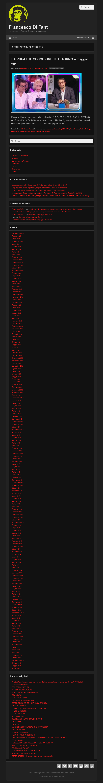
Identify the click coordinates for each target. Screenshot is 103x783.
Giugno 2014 (16, 559)
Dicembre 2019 (17, 390)
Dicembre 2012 (17, 604)
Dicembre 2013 (17, 575)
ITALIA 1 (66, 129)
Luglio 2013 (16, 586)
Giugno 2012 (16, 620)
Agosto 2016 (16, 493)
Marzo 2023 (16, 286)
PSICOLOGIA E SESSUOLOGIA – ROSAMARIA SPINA (32, 743)
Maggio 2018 (16, 440)
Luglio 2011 (16, 647)
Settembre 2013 (17, 583)
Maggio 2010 (16, 665)
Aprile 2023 (16, 283)
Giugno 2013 (16, 588)
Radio (14, 166)
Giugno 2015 (16, 530)
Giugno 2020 (16, 374)
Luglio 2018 (16, 435)
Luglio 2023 (16, 276)
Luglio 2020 (16, 371)
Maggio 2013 (16, 591)
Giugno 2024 (16, 246)
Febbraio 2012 (17, 631)
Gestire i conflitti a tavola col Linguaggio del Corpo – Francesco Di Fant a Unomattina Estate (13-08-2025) (50, 195)
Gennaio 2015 (17, 543)
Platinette (83, 129)
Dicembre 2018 (17, 421)
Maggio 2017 (16, 469)
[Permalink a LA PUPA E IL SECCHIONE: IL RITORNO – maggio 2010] (46, 113)
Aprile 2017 (16, 472)
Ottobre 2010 (16, 657)
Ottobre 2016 (16, 488)
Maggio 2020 (16, 376)
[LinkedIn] (70, 766)
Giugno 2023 (16, 278)
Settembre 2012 (17, 612)
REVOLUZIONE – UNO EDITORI (24, 753)
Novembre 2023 (17, 265)
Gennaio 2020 (17, 387)
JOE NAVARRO (17, 716)
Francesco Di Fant (28, 27)
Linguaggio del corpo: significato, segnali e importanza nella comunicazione (39, 187)
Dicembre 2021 (17, 326)
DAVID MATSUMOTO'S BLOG (23, 700)
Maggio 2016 (16, 501)
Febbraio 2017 (17, 477)
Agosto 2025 (16, 236)
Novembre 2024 (17, 241)
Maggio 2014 (16, 562)
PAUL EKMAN (17, 740)
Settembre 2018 (17, 429)
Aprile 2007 (16, 668)
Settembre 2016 (17, 490)
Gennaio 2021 (17, 355)
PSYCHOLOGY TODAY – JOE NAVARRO (27, 751)
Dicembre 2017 (17, 453)
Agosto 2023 (16, 273)
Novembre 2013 (17, 578)
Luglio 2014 (16, 557)
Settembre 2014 (17, 551)
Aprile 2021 (16, 347)
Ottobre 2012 (16, 610)
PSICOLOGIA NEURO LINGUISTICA (25, 745)
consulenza (49, 129)
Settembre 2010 (17, 660)
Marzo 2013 (16, 596)
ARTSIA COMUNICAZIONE (22, 690)
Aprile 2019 (16, 411)
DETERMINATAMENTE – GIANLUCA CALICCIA (29, 703)
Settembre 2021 (17, 334)
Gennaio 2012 (17, 634)
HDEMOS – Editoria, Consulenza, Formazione (29, 708)
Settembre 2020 (17, 366)
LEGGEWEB (16, 721)
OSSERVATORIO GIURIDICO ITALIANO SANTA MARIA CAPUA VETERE (39, 737)
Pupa (89, 129)
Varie (31, 129)
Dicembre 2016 (17, 482)
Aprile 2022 (16, 315)
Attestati (15, 158)
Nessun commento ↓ (56, 68)
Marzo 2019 (16, 413)
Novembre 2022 (17, 297)
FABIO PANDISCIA (19, 705)
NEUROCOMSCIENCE (20, 732)
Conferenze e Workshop (20, 161)
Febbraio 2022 (17, 321)
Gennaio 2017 (17, 480)
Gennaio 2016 (17, 511)
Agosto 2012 (16, 615)
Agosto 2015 (16, 525)
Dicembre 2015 (17, 514)
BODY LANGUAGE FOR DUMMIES (25, 692)
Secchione (15, 131)
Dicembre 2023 (17, 262)
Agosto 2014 (16, 554)
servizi (22, 131)
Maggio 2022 (16, 313)
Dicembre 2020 (17, 358)
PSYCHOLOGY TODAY (20, 748)
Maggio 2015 (16, 533)
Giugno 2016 (16, 498)
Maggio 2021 (16, 344)
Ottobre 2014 (16, 549)
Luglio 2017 (16, 464)
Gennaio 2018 (17, 451)
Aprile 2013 (16, 594)
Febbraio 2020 (17, 384)
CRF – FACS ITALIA (19, 697)
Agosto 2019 (16, 400)
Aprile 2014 (16, 565)
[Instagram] (81, 766)
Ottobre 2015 (16, 520)
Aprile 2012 (16, 626)
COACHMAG (16, 695)
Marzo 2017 (16, 474)
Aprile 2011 (16, 650)
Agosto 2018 (16, 432)
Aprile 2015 (16, 535)
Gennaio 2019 (17, 419)
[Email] (86, 766)
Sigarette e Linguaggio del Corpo (40, 214)
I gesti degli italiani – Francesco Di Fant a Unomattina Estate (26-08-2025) (39, 190)
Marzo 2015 (16, 538)
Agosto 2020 (16, 368)
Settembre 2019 (17, 398)
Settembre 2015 (17, 522)
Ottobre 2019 (16, 395)
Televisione (25, 129)
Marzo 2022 (16, 318)
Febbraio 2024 (17, 257)
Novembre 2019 (17, 392)
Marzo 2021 (16, 350)
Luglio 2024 (16, 244)
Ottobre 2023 (16, 268)
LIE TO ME (16, 724)
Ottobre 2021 (16, 331)
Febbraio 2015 (17, 541)
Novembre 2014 (17, 546)
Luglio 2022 (16, 307)
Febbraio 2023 (17, 289)
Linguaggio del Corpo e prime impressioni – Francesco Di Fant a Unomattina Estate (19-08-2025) (47, 193)
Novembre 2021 (17, 329)
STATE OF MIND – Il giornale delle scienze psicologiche (32, 756)
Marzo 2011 (16, 652)
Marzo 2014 (16, 567)
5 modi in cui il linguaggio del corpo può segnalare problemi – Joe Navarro (55, 209)
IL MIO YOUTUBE (18, 713)
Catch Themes (59, 776)
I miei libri (15, 163)
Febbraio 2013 (17, 599)
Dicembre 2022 (17, 294)
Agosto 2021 (16, 336)
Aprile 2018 (16, 443)
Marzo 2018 (16, 445)
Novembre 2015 (17, 517)
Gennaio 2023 (17, 291)
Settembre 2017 (17, 461)
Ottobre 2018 (16, 427)
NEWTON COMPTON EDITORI (23, 735)
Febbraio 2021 (17, 352)
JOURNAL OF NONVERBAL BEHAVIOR (27, 719)
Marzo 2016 (16, 506)
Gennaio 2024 (17, 260)
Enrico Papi (58, 129)
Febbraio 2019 (17, 416)
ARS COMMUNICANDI (20, 687)
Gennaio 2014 (17, 573)
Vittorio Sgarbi (30, 131)
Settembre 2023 (17, 270)
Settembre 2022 (17, 302)
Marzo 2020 (16, 382)
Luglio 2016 (16, 496)
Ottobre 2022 (16, 299)
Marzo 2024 (16, 254)
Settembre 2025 (17, 233)
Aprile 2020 (16, 379)
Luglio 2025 (16, 238)
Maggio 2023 (16, 281)
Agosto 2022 (16, 305)
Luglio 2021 (16, 339)
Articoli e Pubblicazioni (20, 155)
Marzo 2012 (16, 628)
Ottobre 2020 (16, 363)
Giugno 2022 (16, 310)
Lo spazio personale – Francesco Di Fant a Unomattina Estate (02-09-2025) (39, 185)
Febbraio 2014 (17, 570)
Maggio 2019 (16, 408)
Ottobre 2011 (16, 641)
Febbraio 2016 (17, 509)
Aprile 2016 (16, 504)
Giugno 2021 (16, 342)
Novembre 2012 (17, 607)
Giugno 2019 (16, 405)
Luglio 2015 (16, 527)
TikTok (92, 766)
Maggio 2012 (16, 623)
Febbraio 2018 (17, 448)
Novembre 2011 (17, 639)
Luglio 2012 (16, 618)
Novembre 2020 (17, 360)
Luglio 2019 (16, 403)
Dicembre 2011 (17, 636)
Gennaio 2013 (17, 602)
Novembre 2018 (17, 424)
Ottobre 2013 (16, 581)
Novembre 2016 (17, 485)
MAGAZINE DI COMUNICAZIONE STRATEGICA (30, 727)
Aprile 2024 (16, 252)
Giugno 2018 (16, 437)
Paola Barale (74, 129)
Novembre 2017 (17, 456)
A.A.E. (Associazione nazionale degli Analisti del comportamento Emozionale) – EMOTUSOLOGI (47, 682)
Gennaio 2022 (17, 323)
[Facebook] (59, 766)
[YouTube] (75, 766)
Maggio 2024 (16, 249)
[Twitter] (64, 766)
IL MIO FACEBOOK (19, 711)
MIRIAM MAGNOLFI (19, 729)
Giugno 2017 (16, 466)
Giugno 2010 (16, 663)
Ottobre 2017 (16, 458)
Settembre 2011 (17, 644)
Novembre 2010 (17, 655)
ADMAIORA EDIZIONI (20, 684)
